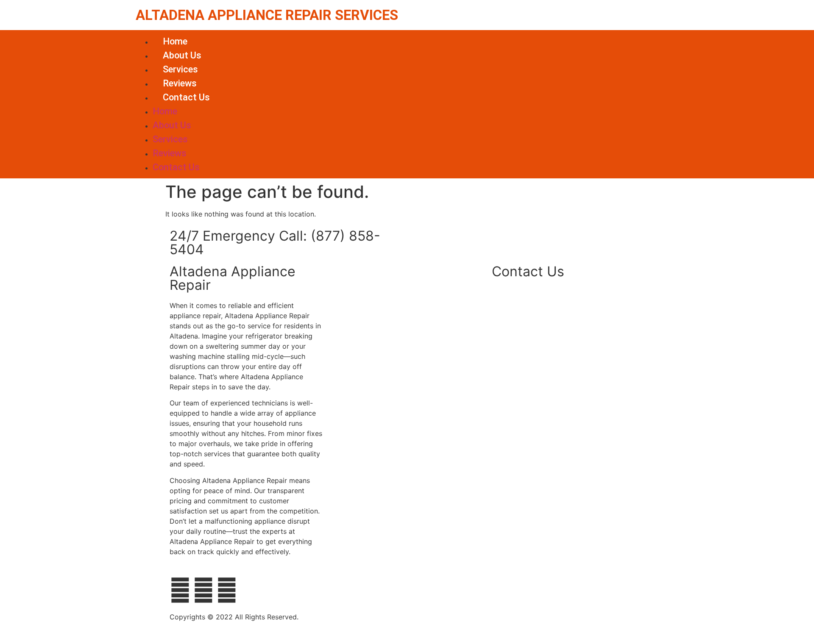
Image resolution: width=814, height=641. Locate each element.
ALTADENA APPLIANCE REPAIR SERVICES (267, 15)
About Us (182, 55)
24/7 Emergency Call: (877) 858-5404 (275, 243)
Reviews (180, 83)
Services (180, 69)
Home (175, 41)
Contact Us (186, 97)
